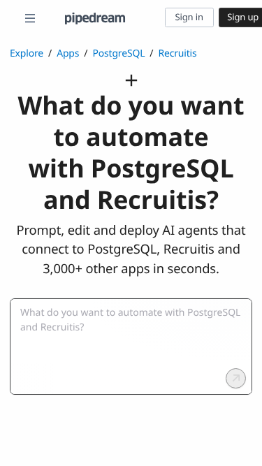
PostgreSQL (118, 53)
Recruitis (177, 53)
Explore (26, 53)
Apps (68, 53)
